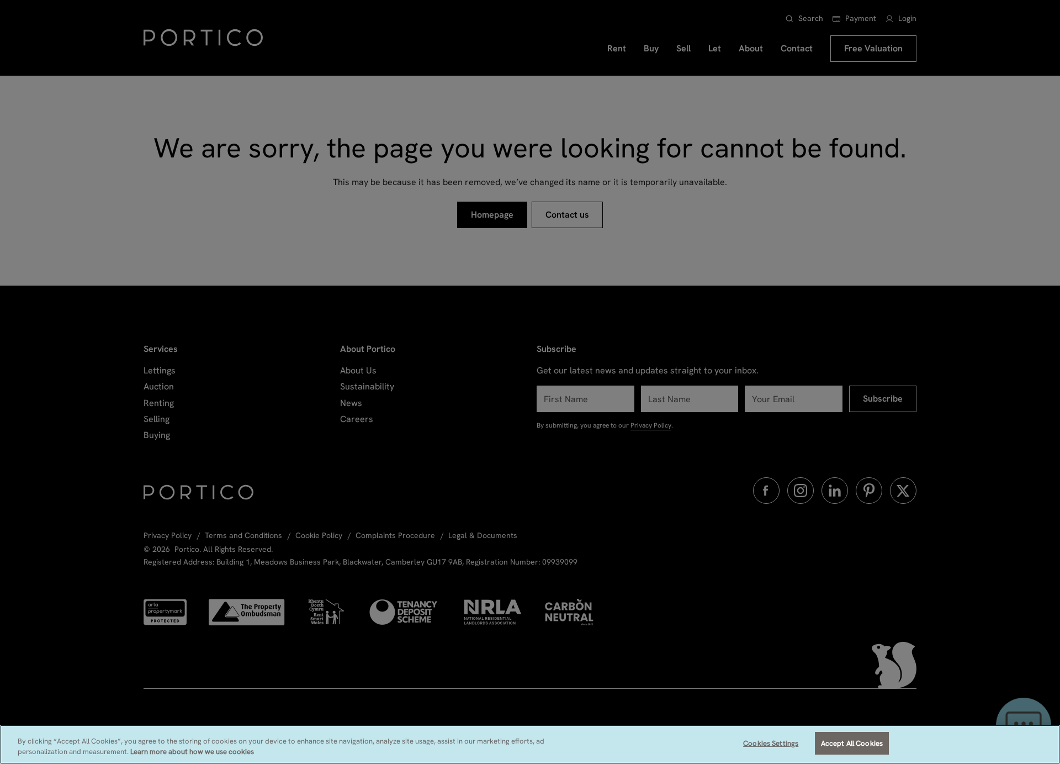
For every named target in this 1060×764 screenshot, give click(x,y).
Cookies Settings (770, 743)
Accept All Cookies (852, 743)
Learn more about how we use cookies (192, 752)
